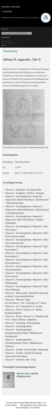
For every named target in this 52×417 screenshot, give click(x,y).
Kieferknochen (42, 199)
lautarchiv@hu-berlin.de (27, 403)
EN (2, 45)
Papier (28, 299)
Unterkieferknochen (15, 212)
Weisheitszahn (11, 282)
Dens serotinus (11, 275)
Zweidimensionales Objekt (16, 332)
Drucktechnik (30, 349)
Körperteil (37, 196)
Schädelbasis (10, 222)
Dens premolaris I (13, 262)
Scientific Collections (10, 6)
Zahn (45, 226)
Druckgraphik (11, 335)
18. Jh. (33, 359)
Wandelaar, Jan (41, 315)
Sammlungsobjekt (23, 325)
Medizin (30, 192)
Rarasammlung (10, 50)
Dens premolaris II (13, 269)
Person (19, 309)
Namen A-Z (28, 309)
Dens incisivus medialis (15, 236)
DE (5, 45)
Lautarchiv (7, 11)
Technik (19, 349)
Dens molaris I (11, 249)
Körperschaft (21, 292)
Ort (22, 302)
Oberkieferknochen (14, 202)
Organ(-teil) (10, 199)
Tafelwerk (9, 345)
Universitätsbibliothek (24, 295)
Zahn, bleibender (12, 289)
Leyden (39, 305)
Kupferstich (43, 349)
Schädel (39, 219)
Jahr (27, 359)
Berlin (43, 302)
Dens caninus (11, 229)
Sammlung (20, 322)
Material (19, 299)
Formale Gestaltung (32, 352)
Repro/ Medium (19, 319)
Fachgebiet (20, 189)
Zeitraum (20, 359)
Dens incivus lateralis (14, 242)
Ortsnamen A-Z (32, 302)
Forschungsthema (23, 196)
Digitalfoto (32, 319)
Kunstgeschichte (34, 189)
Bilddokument (36, 332)
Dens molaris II (11, 256)
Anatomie (40, 192)
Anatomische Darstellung (16, 355)
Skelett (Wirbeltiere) (25, 199)
